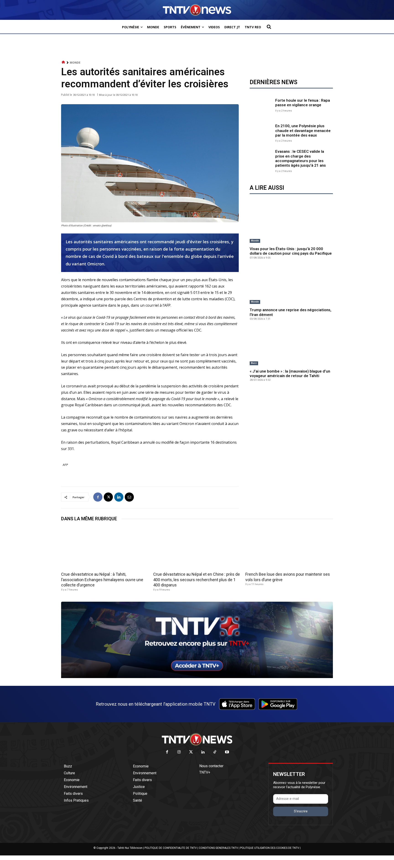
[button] (268, 26)
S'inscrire (301, 811)
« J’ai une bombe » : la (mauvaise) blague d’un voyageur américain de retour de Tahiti (290, 373)
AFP (65, 465)
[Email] (129, 497)
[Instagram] (179, 752)
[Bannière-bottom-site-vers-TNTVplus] (197, 677)
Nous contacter (211, 766)
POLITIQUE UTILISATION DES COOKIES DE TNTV (269, 848)
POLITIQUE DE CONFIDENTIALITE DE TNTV (171, 848)
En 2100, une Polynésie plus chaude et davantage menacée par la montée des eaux (303, 130)
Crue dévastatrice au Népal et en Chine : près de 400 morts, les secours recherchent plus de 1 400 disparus (196, 579)
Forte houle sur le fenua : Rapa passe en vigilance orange (302, 102)
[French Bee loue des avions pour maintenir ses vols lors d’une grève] (289, 548)
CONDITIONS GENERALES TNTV (218, 848)
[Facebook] (97, 497)
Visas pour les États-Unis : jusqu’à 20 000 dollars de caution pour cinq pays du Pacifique (291, 251)
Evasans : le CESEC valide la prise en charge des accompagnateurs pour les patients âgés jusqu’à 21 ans (300, 158)
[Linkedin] (118, 497)
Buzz (254, 363)
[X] (108, 497)
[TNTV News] (197, 739)
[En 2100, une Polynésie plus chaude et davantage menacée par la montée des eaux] (261, 132)
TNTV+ (204, 772)
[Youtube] (227, 752)
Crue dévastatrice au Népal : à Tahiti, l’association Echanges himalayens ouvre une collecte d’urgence (102, 579)
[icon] (63, 62)
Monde (75, 63)
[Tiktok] (215, 752)
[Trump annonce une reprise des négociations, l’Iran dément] (291, 285)
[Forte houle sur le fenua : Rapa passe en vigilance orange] (261, 104)
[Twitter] (191, 752)
